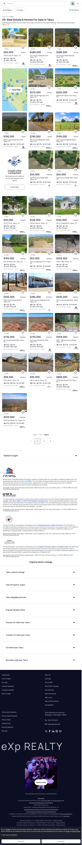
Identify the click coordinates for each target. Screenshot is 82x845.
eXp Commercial (50, 693)
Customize (61, 841)
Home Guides (6, 693)
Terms (67, 831)
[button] (41, 456)
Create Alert (14, 187)
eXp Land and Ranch (52, 701)
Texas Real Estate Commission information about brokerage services (41, 809)
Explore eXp (6, 675)
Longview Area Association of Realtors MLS (52, 547)
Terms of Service (57, 800)
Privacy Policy (6, 719)
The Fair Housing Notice (66, 814)
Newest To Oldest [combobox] (21, 10)
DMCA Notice (41, 798)
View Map (16, 89)
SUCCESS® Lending (51, 686)
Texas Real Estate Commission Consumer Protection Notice (41, 811)
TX (40, 434)
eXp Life (47, 675)
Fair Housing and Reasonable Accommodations (41, 802)
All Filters (8, 10)
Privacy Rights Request (9, 716)
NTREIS (29, 481)
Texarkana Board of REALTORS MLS (50, 525)
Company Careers (8, 690)
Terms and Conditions (9, 712)
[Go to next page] (50, 441)
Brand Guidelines (7, 727)
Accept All (21, 841)
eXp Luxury (48, 697)
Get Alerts (75, 10)
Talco (46, 434)
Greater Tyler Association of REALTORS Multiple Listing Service (25, 501)
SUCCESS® (49, 682)
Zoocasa (48, 678)
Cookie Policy (6, 723)
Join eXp (4, 682)
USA (35, 434)
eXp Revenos (49, 690)
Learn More (66, 816)
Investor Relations (8, 686)
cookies (8, 829)
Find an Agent (6, 678)
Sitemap (4, 731)
